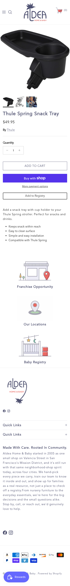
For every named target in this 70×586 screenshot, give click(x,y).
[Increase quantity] (20, 150)
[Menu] (4, 12)
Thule (11, 130)
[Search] (12, 12)
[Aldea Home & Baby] (35, 12)
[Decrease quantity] (6, 150)
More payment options (35, 186)
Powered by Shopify (50, 573)
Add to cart (35, 166)
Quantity (8, 143)
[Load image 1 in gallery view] (35, 59)
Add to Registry (35, 196)
